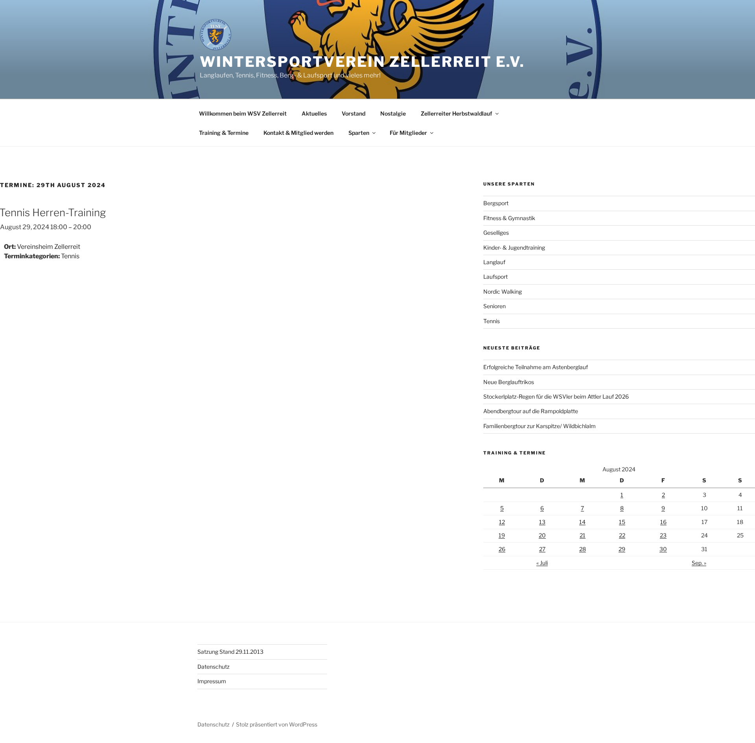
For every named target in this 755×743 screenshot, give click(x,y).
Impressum (211, 681)
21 (583, 535)
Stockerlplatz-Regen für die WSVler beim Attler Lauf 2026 (556, 396)
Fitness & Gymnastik (509, 218)
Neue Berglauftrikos (508, 382)
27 (542, 549)
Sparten (358, 132)
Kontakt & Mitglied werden (298, 132)
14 (582, 522)
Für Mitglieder (408, 132)
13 (542, 522)
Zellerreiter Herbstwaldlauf (456, 113)
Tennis (70, 256)
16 (663, 522)
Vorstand (353, 113)
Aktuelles (314, 113)
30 (663, 549)
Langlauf (494, 262)
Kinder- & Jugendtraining (514, 247)
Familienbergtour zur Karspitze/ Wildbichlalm (539, 426)
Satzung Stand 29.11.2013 (230, 651)
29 (622, 549)
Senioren (494, 306)
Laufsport (495, 276)
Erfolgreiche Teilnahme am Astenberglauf (535, 367)
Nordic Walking (502, 291)
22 (622, 535)
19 (502, 535)
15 (622, 522)
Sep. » (699, 562)
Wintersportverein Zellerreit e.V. (362, 61)
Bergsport (495, 203)
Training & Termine (224, 132)
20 (542, 535)
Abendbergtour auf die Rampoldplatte (530, 411)
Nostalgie (393, 113)
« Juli (542, 562)
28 (582, 549)
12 (502, 522)
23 (663, 535)
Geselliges (496, 232)
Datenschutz (213, 666)
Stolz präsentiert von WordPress (276, 724)
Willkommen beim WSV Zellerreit (243, 113)
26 (502, 549)
